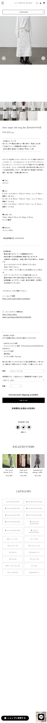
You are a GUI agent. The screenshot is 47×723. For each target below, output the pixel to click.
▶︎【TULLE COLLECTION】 (34, 531)
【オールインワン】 (34, 546)
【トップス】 (34, 539)
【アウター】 (12, 552)
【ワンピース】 (34, 559)
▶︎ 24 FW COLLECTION (34, 508)
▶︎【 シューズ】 (12, 539)
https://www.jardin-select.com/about (16, 299)
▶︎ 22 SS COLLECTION (12, 530)
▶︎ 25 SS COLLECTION (12, 508)
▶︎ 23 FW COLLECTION (34, 515)
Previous (4, 58)
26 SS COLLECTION (12, 502)
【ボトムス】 (12, 559)
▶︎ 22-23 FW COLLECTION (34, 523)
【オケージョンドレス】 (13, 566)
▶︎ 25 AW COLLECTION (34, 502)
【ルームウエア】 (13, 572)
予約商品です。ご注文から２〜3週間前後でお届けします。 (23, 377)
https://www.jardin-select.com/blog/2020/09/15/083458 (16, 315)
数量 (4, 386)
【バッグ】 (34, 566)
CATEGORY (23, 12)
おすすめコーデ (34, 572)
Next (43, 58)
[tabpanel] (23, 58)
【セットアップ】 (13, 546)
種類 (4, 371)
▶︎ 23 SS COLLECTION (12, 522)
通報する (23, 432)
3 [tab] (18, 103)
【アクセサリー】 (34, 552)
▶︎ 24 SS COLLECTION (12, 515)
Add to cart (23, 400)
